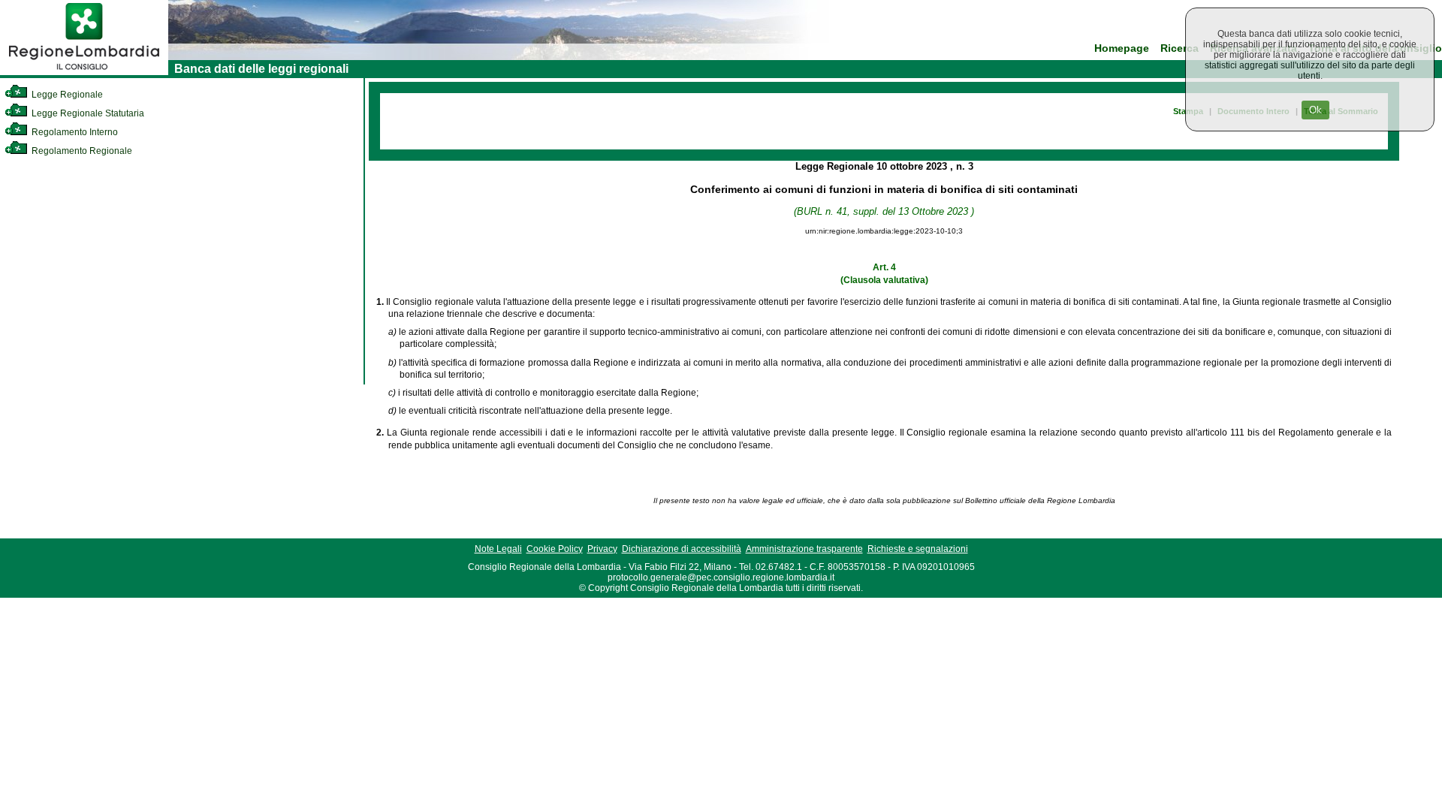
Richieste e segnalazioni (917, 549)
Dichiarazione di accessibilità (681, 549)
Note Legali (498, 549)
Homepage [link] (1121, 48)
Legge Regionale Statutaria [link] (86, 113)
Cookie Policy (554, 549)
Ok (1315, 110)
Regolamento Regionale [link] (80, 151)
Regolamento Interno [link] (73, 132)
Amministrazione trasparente (804, 549)
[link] (84, 72)
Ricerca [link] (1179, 48)
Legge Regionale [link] (66, 94)
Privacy (602, 549)
